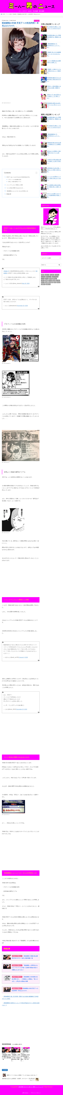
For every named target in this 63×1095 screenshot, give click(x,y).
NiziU (42, 274)
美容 (55, 282)
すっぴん (52, 274)
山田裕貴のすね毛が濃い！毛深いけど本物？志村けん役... (54, 170)
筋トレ (42, 282)
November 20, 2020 (22, 305)
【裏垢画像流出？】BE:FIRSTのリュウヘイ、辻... (53, 45)
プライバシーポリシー (36, 1092)
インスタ (43, 276)
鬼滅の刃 (48, 284)
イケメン (57, 274)
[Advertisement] (20, 86)
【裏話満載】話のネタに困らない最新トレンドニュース (30, 1086)
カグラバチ (25, 11)
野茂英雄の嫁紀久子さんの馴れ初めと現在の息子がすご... (54, 79)
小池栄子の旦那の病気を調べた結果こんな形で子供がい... (54, 161)
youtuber (30, 11)
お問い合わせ (25, 1092)
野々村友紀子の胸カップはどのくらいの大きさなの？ (54, 27)
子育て (42, 280)
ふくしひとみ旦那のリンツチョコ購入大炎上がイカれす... (54, 178)
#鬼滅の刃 (6, 271)
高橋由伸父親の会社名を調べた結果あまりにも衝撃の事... (54, 144)
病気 (54, 280)
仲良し (55, 278)
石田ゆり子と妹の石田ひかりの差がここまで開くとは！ (54, 96)
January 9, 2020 (23, 657)
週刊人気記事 (41, 11)
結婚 (46, 282)
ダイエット (48, 276)
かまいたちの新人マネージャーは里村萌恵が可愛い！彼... (54, 195)
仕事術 (51, 278)
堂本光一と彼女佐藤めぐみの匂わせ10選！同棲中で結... (54, 88)
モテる (46, 278)
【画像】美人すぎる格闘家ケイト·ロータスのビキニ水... (54, 54)
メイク (42, 278)
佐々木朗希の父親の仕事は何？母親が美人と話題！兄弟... (54, 186)
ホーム (20, 11)
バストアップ (55, 276)
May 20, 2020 (26, 283)
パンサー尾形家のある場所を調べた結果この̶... (54, 61)
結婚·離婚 (51, 282)
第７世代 (58, 280)
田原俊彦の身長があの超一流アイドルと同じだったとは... (54, 105)
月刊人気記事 (35, 11)
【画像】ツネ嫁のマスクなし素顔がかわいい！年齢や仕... (54, 71)
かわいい (47, 274)
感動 (46, 280)
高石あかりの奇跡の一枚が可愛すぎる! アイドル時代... (54, 153)
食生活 (58, 282)
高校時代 (43, 284)
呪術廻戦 (5, 1069)
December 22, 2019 (21, 709)
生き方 (50, 280)
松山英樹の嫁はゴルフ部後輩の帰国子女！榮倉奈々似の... (54, 37)
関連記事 (9, 194)
